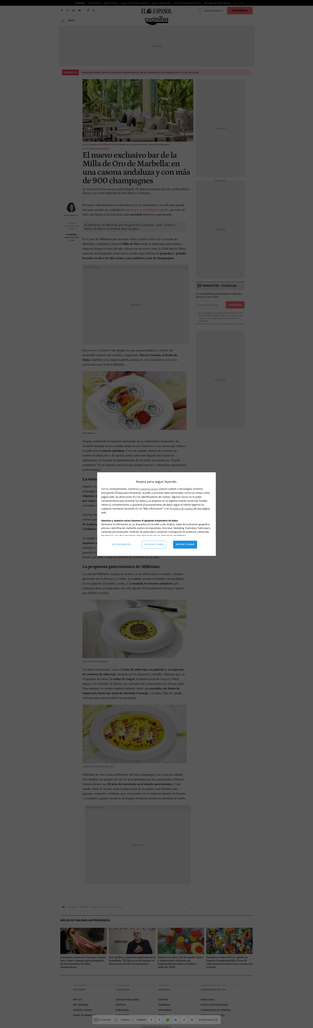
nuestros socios (149, 488)
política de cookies (183, 508)
